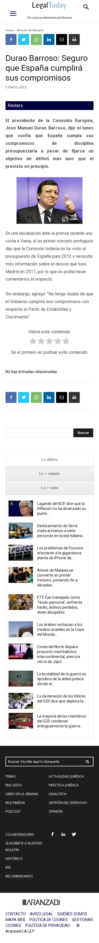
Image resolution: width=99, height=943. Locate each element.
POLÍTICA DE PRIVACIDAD (47, 925)
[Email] (61, 39)
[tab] (50, 459)
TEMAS (11, 776)
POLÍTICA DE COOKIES (48, 919)
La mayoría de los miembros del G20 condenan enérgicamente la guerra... (61, 721)
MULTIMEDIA (15, 802)
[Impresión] (74, 39)
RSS (8, 867)
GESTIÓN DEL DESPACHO (68, 802)
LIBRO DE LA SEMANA (22, 794)
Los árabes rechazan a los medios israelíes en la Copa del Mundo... (60, 629)
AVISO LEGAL (41, 914)
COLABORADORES (20, 834)
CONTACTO (16, 914)
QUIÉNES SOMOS (72, 914)
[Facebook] (11, 39)
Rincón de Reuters (30, 30)
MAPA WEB (15, 919)
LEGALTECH (58, 794)
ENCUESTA (14, 785)
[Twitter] (23, 39)
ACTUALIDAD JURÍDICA (66, 776)
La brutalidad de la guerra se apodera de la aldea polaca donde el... (61, 679)
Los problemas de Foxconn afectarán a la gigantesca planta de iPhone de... (60, 553)
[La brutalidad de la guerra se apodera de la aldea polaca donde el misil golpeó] (21, 679)
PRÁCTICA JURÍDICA (64, 785)
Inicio (10, 30)
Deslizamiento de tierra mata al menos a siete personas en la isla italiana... (61, 531)
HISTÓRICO (14, 858)
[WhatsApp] (36, 39)
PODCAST (13, 811)
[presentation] (50, 459)
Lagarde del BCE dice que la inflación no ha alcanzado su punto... (61, 508)
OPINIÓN (56, 811)
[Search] (87, 761)
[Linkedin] (48, 39)
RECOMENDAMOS (19, 876)
